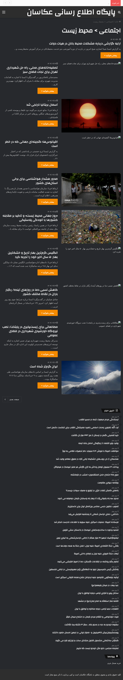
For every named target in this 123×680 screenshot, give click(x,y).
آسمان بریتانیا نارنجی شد (42, 104)
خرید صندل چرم (114, 663)
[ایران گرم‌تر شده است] (91, 377)
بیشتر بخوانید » (110, 55)
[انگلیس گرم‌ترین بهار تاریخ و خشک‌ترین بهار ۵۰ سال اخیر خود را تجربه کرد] (91, 264)
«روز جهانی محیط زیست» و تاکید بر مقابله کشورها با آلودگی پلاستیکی (30, 218)
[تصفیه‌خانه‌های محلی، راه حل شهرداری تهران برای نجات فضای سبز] (91, 78)
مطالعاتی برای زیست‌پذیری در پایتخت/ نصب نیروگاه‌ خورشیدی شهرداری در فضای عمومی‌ (30, 331)
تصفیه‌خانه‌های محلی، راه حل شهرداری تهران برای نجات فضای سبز (32, 70)
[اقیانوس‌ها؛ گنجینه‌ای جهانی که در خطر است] (91, 153)
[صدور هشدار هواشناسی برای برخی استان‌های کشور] (91, 190)
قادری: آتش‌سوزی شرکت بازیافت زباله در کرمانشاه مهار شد (84, 3)
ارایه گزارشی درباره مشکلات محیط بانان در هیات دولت (85, 43)
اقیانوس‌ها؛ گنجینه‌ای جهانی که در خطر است (31, 144)
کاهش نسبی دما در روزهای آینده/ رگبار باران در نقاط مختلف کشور (32, 292)
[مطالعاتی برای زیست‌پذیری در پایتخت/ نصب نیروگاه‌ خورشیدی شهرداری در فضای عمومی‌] (91, 338)
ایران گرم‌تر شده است (44, 366)
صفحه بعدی (14, 399)
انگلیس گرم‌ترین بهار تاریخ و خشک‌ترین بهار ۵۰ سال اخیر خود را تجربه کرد (33, 255)
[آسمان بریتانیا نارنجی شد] (91, 115)
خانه (117, 21)
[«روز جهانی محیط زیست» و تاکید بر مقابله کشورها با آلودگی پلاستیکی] (91, 226)
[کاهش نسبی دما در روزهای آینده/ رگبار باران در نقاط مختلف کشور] (91, 301)
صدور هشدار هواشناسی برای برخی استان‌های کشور (35, 181)
